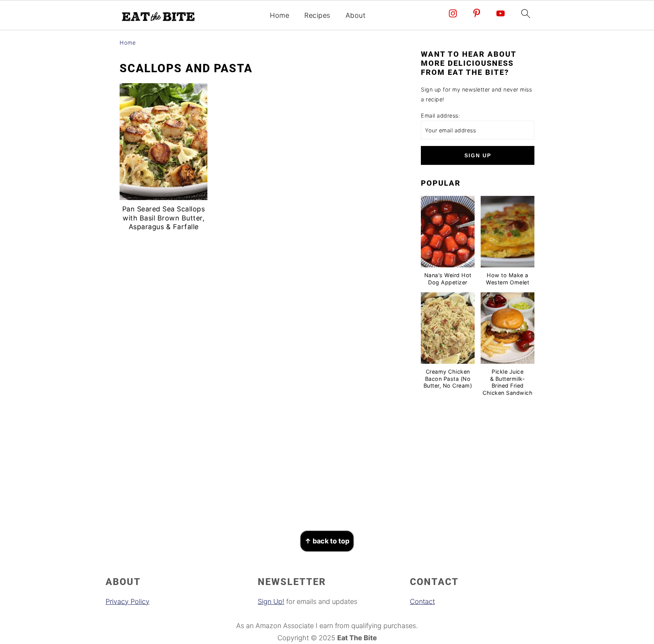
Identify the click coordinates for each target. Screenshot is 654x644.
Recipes (317, 15)
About (356, 15)
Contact (422, 601)
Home (279, 15)
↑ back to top (327, 541)
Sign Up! (271, 601)
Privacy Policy (127, 601)
